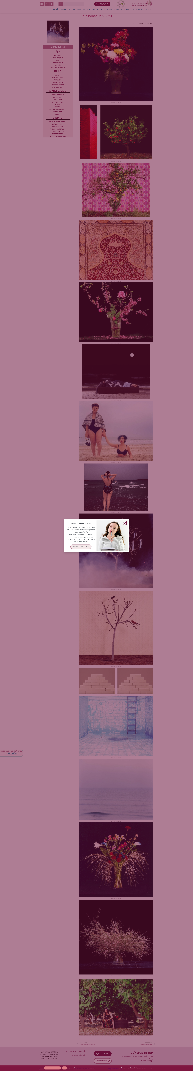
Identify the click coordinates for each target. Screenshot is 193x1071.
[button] (124, 523)
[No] (190, 1068)
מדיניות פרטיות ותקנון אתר (52, 1068)
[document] (96, 535)
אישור (64, 1068)
